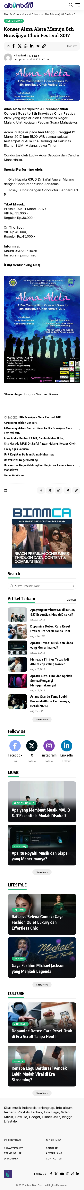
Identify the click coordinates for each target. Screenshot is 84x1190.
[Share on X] (19, 46)
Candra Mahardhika (51, 438)
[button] (70, 5)
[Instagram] (48, 751)
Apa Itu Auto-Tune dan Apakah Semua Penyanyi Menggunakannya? (51, 680)
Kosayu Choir (67, 443)
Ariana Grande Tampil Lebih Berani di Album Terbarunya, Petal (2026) (50, 701)
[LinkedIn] (66, 751)
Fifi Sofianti (20, 55)
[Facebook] (15, 751)
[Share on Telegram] (37, 46)
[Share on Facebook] (13, 46)
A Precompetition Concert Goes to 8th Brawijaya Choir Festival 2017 (38, 430)
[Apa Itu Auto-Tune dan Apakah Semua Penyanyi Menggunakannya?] (17, 681)
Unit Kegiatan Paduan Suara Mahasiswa (29, 454)
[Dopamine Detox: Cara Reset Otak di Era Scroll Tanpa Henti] (17, 631)
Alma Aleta (11, 438)
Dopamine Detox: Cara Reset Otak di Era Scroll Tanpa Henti (42, 1033)
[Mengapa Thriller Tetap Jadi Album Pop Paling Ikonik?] (17, 664)
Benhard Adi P (28, 438)
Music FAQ (20, 846)
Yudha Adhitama (14, 475)
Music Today (14, 21)
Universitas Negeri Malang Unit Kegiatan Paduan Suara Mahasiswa (39, 468)
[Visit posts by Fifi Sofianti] (8, 58)
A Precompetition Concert (20, 422)
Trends (18, 1061)
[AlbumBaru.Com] (18, 5)
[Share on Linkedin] (31, 46)
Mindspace (20, 1024)
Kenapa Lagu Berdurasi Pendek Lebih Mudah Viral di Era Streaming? (39, 1073)
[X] (32, 751)
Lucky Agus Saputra (16, 449)
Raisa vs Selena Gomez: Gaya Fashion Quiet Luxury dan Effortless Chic (37, 922)
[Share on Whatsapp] (25, 46)
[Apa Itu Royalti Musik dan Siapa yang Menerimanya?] (17, 648)
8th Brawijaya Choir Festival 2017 (40, 417)
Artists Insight (24, 803)
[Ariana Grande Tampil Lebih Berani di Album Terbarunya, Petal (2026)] (17, 701)
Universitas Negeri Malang (21, 460)
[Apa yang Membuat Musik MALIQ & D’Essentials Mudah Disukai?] (17, 614)
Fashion (19, 910)
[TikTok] (72, 1174)
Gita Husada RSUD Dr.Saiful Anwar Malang (31, 443)
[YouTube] (62, 1174)
